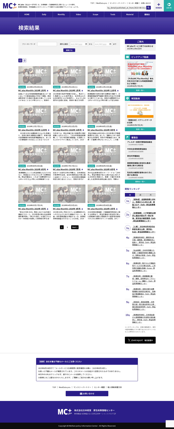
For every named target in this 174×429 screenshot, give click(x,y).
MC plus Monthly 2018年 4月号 (67, 208)
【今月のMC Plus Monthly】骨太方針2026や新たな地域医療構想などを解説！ (140, 81)
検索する (69, 50)
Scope (95, 14)
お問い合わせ (146, 3)
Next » (75, 227)
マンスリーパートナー (118, 3)
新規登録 (159, 8)
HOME (26, 14)
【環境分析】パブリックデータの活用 (139, 121)
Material (129, 14)
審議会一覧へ (140, 181)
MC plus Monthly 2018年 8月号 (32, 169)
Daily (44, 14)
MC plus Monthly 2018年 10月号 (67, 129)
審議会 (147, 14)
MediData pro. (101, 3)
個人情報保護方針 (115, 387)
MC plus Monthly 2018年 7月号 (67, 169)
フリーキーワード (28, 44)
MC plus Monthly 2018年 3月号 (102, 208)
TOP (92, 3)
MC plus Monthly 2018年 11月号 (32, 129)
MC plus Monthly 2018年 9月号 (102, 129)
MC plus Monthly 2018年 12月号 (102, 90)
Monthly (61, 14)
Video (78, 14)
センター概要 (133, 3)
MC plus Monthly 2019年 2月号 (32, 90)
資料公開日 (64, 44)
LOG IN (168, 8)
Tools (112, 14)
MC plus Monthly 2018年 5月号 (32, 208)
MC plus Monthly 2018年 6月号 (102, 169)
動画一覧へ (140, 90)
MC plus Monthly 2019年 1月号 (67, 90)
